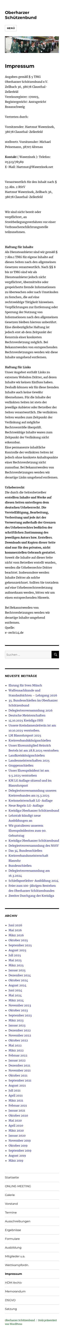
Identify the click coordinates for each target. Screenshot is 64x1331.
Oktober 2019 (18, 1145)
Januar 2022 (17, 1060)
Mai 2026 (15, 930)
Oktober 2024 (18, 980)
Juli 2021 (14, 1090)
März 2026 (16, 935)
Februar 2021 (18, 1105)
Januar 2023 (17, 1025)
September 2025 (20, 945)
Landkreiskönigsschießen (27, 755)
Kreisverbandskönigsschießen (30, 740)
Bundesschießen (20, 865)
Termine (11, 1212)
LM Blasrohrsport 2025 (25, 735)
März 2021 (16, 1100)
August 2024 (17, 985)
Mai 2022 (15, 1045)
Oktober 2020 (18, 1115)
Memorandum (15, 1291)
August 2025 (17, 950)
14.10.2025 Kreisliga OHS (26, 720)
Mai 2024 (15, 995)
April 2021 (16, 1095)
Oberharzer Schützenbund (21, 15)
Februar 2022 (18, 1055)
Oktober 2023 (18, 1010)
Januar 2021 (17, 1110)
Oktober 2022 (18, 1040)
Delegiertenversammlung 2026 (31, 710)
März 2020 (16, 1130)
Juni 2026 (15, 925)
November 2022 (20, 1035)
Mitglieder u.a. (15, 1256)
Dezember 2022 (20, 1030)
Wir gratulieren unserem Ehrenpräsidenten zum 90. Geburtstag (27, 830)
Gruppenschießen (21, 765)
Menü (11, 28)
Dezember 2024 (20, 975)
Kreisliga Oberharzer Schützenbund (34, 810)
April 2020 (16, 1125)
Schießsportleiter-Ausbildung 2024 (33, 880)
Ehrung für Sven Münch (25, 685)
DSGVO (10, 1300)
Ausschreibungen (17, 1221)
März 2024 (16, 1000)
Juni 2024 (15, 990)
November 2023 (20, 1005)
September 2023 (20, 1015)
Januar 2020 (17, 1135)
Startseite (12, 1177)
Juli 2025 (15, 955)
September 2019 (20, 1150)
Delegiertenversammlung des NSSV (34, 845)
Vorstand (11, 1203)
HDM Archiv (13, 1282)
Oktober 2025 (18, 940)
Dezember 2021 (19, 1065)
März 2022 (16, 1050)
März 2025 (16, 965)
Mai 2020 (15, 1120)
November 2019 (20, 1140)
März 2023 (16, 1020)
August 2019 (17, 1155)
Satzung (11, 1309)
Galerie (10, 1195)
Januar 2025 (17, 970)
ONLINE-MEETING (18, 1186)
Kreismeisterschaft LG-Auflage (31, 800)
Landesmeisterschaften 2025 (29, 760)
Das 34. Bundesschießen (25, 850)
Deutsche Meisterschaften (27, 715)
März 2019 (16, 1160)
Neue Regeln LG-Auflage (26, 805)
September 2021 (20, 1080)
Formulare (12, 1239)
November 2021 (20, 1070)
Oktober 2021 (18, 1075)
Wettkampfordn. (17, 1265)
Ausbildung (13, 1247)
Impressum (13, 1274)
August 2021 (17, 1085)
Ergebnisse (13, 1230)
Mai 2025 (15, 960)
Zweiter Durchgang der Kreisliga (31, 895)
